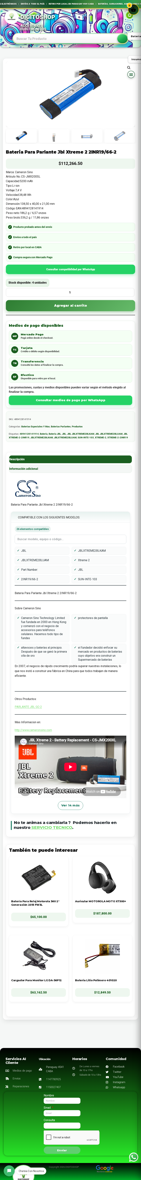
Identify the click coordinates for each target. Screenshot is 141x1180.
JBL (64, 433)
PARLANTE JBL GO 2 (28, 707)
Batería (44, 433)
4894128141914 (29, 433)
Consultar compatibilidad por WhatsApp (70, 269)
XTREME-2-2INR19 (117, 437)
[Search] (122, 38)
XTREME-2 (100, 437)
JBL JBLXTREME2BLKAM (80, 433)
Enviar (62, 1150)
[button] (131, 74)
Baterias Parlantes (61, 426)
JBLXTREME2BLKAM (41, 437)
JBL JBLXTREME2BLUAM (108, 433)
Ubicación (44, 1059)
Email (47, 1107)
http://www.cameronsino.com (33, 730)
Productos (77, 426)
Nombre (49, 1095)
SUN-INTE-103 (86, 437)
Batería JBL (55, 433)
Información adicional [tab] (23, 469)
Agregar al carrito (70, 305)
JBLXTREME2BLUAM (65, 437)
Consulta (49, 1120)
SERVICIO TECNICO (51, 827)
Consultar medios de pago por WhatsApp (70, 400)
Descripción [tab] (17, 459)
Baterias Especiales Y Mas (35, 426)
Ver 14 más (70, 805)
